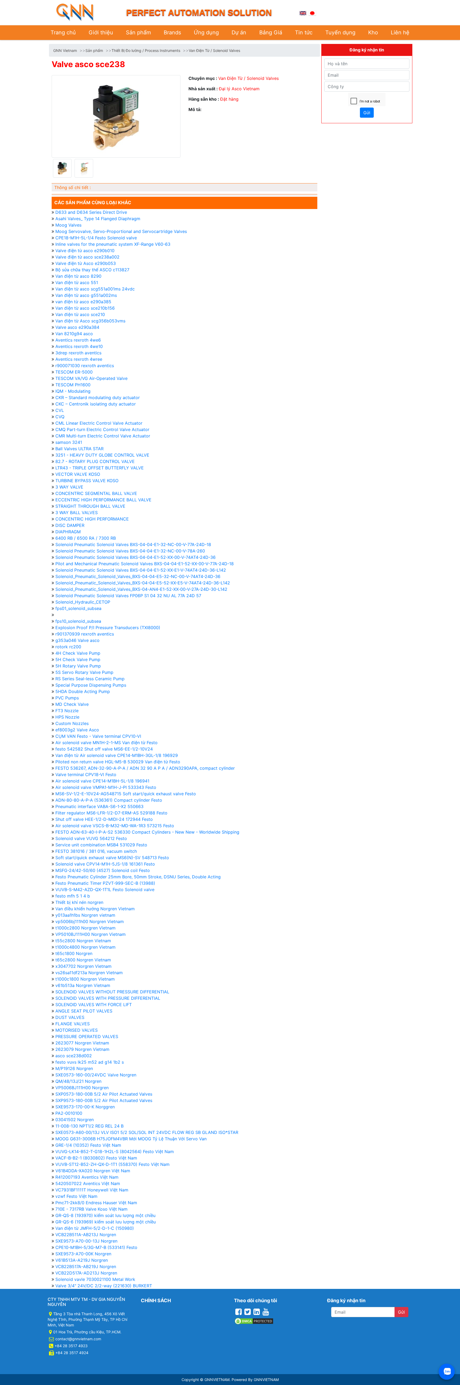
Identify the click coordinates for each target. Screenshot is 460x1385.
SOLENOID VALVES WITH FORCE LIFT (93, 1004)
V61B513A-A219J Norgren (81, 1260)
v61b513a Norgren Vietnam (82, 985)
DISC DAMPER (69, 525)
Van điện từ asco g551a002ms (86, 295)
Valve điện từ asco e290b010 (84, 250)
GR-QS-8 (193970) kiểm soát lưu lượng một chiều (105, 1215)
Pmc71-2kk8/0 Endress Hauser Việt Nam (96, 1202)
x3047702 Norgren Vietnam (83, 966)
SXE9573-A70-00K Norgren (83, 1253)
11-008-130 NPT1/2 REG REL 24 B (89, 1126)
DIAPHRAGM (68, 531)
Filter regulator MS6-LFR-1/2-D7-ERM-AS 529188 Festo (111, 813)
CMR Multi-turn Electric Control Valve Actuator (102, 436)
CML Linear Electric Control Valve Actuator (98, 423)
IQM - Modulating (73, 391)
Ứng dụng (206, 32)
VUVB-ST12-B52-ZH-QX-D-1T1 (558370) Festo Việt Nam (112, 1164)
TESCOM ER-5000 (74, 372)
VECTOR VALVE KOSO (77, 474)
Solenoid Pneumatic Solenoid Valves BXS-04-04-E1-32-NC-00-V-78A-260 (130, 551)
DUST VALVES (69, 1017)
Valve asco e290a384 (77, 327)
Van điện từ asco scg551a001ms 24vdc (95, 289)
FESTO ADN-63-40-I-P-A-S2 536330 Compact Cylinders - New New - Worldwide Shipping (147, 832)
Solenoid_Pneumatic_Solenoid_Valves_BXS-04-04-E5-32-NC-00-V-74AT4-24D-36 (137, 576)
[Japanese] (312, 12)
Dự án (239, 32)
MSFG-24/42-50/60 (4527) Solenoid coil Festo (102, 870)
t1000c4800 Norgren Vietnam (85, 947)
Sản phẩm (138, 32)
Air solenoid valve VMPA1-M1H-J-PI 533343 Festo (105, 787)
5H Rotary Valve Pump (78, 666)
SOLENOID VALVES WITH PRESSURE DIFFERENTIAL (107, 998)
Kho (373, 32)
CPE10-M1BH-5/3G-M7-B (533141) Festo (96, 1247)
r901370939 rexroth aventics (84, 634)
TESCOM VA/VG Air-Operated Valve (91, 378)
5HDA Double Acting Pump (82, 691)
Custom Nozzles (72, 723)
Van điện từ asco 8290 (78, 276)
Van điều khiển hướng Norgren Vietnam (95, 908)
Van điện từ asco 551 (76, 282)
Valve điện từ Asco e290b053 (85, 263)
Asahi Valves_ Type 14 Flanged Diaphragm (97, 218)
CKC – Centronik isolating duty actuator (95, 404)
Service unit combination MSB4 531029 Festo (101, 844)
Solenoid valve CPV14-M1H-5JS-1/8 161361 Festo (105, 864)
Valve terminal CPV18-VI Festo (85, 774)
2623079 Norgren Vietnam (82, 1049)
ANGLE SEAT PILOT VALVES (83, 1011)
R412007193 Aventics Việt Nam (86, 1177)
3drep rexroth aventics (78, 352)
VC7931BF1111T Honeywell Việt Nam (91, 1190)
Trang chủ (63, 32)
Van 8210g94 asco (74, 333)
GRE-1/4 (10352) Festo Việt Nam (88, 1145)
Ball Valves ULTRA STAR (79, 448)
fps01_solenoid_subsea (78, 608)
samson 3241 (68, 442)
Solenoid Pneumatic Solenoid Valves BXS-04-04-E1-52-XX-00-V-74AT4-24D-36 (135, 557)
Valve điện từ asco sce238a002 (87, 257)
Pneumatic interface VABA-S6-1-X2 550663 (99, 806)
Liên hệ (400, 32)
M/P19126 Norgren (74, 1068)
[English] (303, 12)
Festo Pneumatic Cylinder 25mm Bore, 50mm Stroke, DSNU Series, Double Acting (138, 876)
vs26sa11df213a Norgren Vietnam (89, 972)
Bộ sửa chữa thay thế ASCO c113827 (92, 269)
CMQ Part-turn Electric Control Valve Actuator (102, 429)
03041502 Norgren (74, 1119)
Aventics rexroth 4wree (78, 359)
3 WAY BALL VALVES (76, 512)
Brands (172, 32)
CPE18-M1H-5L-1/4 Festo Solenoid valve (96, 237)
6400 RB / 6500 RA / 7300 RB (85, 538)
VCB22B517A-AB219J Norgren (85, 1266)
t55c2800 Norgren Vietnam (83, 940)
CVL (59, 410)
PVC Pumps (67, 697)
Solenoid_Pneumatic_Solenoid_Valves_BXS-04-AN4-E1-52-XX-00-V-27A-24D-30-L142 (141, 589)
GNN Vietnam (65, 50)
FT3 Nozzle (67, 710)
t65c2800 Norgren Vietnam (83, 959)
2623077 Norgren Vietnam (82, 1043)
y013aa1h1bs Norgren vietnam (85, 915)
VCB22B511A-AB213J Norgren (85, 1234)
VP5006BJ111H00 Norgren (82, 1087)
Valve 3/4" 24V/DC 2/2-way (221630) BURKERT (103, 1285)
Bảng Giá (270, 32)
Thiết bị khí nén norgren (79, 902)
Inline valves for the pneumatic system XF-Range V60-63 (112, 244)
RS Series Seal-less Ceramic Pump (90, 678)
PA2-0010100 (68, 1113)
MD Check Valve (72, 704)
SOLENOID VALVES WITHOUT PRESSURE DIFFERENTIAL (112, 991)
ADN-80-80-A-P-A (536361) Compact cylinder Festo (108, 800)
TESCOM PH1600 (73, 384)
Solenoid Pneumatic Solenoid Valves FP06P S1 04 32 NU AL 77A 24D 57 (128, 595)
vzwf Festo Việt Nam (76, 1196)
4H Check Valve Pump (77, 653)
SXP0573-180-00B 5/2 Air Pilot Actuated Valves (103, 1094)
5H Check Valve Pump (77, 659)
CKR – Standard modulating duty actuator (97, 397)
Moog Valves (68, 225)
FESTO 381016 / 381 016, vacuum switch (96, 851)
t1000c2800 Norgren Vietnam (85, 928)
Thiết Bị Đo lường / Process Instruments (146, 50)
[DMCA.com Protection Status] (254, 1320)
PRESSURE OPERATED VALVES (86, 1036)
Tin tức (304, 32)
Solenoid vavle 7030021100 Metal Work (95, 1279)
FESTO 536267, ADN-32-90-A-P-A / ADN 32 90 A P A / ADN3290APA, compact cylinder (145, 768)
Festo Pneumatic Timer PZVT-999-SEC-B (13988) (105, 883)
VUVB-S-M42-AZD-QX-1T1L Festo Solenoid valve (104, 889)
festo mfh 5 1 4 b (72, 896)
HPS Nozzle (67, 717)
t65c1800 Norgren (73, 953)
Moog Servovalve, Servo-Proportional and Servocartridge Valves (121, 231)
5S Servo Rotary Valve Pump (84, 672)
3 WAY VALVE (69, 487)
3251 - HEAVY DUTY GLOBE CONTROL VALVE (102, 455)
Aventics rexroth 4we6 (78, 340)
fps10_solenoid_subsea (78, 621)
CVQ (59, 416)
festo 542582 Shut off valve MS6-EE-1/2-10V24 (104, 749)
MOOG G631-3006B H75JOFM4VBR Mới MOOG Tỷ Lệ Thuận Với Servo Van (131, 1138)
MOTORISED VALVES (76, 1030)
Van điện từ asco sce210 (80, 314)
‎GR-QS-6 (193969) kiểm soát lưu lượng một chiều (105, 1221)
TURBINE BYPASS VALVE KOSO (86, 480)
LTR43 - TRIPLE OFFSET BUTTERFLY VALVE (99, 467)
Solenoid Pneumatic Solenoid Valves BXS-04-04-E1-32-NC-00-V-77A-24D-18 (133, 544)
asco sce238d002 (73, 1055)
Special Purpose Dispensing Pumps (90, 685)
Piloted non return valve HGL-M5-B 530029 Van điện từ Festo (117, 761)
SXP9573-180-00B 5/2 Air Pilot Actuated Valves (103, 1100)
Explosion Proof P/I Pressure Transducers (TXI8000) (107, 627)
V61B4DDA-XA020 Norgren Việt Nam (92, 1170)
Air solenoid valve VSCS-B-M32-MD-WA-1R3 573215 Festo (114, 825)
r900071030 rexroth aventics (84, 365)
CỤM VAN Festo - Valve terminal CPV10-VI (98, 736)
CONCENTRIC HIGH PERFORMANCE (92, 519)
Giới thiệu (101, 32)
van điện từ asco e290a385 (83, 301)
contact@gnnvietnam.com (78, 1339)
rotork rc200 (68, 646)
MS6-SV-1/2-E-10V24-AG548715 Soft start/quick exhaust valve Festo (125, 793)
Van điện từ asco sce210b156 (85, 308)
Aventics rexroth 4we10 (79, 346)
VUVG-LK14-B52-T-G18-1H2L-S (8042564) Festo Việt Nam (114, 1151)
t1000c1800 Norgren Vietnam (85, 979)
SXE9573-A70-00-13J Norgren (86, 1241)
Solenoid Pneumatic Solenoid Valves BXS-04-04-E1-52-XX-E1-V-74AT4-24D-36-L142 (140, 570)
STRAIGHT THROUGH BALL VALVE (90, 506)
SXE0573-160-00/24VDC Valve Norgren (95, 1074)
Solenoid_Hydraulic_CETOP (82, 602)
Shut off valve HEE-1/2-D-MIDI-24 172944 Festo (104, 819)
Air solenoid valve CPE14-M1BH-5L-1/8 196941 (102, 781)
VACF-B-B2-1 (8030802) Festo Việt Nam (96, 1158)
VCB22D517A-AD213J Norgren (86, 1273)
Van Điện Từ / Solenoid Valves (214, 50)
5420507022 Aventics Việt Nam (87, 1183)
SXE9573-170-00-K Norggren (85, 1106)
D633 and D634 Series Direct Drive (91, 212)
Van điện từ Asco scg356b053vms (90, 320)
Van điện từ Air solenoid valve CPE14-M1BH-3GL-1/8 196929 (116, 755)
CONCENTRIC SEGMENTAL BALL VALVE (96, 493)
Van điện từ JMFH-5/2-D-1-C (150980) (94, 1228)
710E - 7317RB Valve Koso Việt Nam (91, 1209)
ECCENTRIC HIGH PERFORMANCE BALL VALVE (103, 499)
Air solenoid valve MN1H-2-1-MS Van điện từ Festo (106, 742)
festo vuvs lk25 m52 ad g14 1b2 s (89, 1062)
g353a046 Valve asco (77, 640)
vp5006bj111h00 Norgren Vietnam (89, 921)
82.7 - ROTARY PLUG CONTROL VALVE (95, 461)
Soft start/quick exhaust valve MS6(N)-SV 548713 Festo (112, 857)
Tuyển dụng (340, 32)
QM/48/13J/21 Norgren (78, 1081)
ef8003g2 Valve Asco (77, 729)
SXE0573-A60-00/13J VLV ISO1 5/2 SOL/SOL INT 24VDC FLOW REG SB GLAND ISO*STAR (146, 1132)
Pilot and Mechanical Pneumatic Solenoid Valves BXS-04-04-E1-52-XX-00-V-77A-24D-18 (144, 563)
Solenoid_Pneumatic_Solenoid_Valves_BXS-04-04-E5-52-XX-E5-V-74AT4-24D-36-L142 (142, 582)
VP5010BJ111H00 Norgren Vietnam (90, 934)
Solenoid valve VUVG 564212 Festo (91, 838)
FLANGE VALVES (72, 1023)
